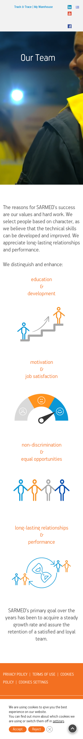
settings (58, 721)
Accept (18, 729)
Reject (36, 729)
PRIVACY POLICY (15, 674)
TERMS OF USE (43, 674)
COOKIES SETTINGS (33, 682)
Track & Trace (23, 7)
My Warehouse (43, 7)
